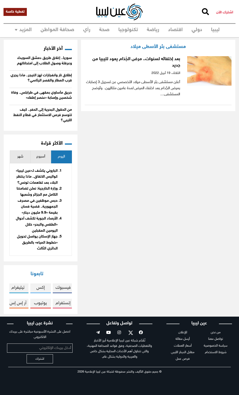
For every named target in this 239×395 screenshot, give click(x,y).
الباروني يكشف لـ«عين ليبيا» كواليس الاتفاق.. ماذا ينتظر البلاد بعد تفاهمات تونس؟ (37, 177)
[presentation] (61, 156)
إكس (40, 287)
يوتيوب (40, 303)
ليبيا (215, 30)
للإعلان (182, 332)
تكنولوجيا (128, 30)
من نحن (216, 332)
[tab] (61, 156)
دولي (197, 30)
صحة (104, 30)
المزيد (25, 30)
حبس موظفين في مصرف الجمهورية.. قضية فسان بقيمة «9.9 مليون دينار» (38, 207)
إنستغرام (63, 303)
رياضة (153, 30)
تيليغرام (18, 287)
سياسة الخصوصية (215, 346)
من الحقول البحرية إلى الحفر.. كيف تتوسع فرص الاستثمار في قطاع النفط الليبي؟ (42, 115)
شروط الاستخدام (215, 352)
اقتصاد (175, 30)
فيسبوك (63, 287)
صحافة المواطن (57, 30)
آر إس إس (18, 303)
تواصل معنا (215, 339)
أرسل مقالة (183, 339)
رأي (86, 30)
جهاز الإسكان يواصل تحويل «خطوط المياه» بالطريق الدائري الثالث (37, 242)
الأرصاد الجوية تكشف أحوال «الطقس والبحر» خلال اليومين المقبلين (37, 224)
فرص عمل (183, 359)
